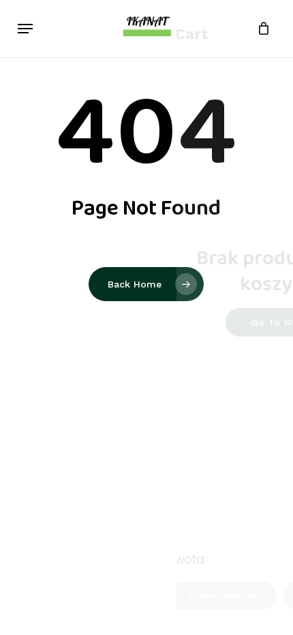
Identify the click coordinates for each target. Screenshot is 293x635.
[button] (25, 28)
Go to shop (233, 322)
